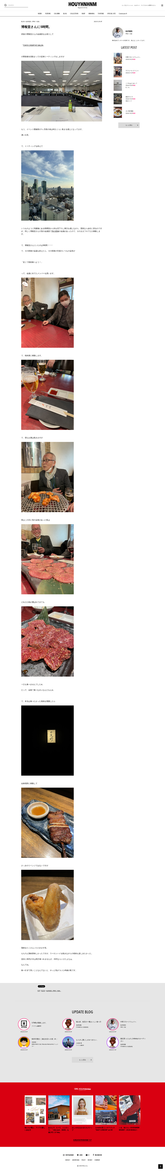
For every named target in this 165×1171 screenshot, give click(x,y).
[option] (35, 1114)
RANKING (92, 13)
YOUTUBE (101, 13)
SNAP (83, 13)
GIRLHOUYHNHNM (82, 1140)
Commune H (123, 13)
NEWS (40, 13)
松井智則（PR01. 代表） (33, 21)
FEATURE (48, 13)
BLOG (65, 13)
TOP (38, 991)
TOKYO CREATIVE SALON (33, 45)
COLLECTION (74, 13)
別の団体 (55, 231)
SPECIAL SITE (111, 13)
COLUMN (57, 13)
